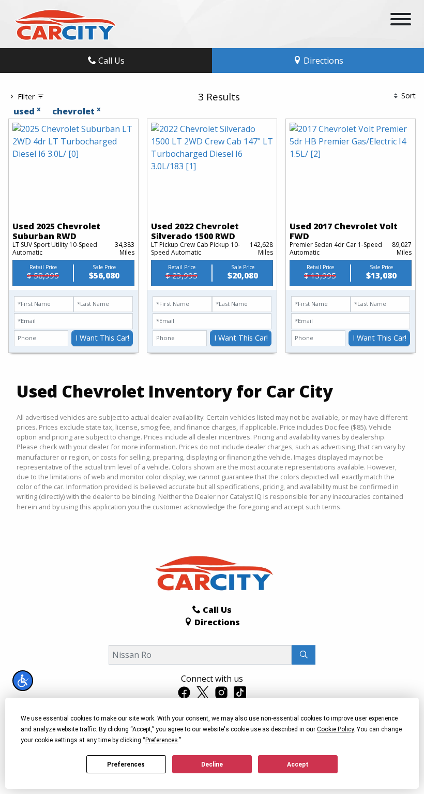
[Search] (303, 655)
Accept (298, 764)
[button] (22, 680)
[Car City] (63, 23)
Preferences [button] (161, 740)
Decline (212, 764)
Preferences (126, 764)
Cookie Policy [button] (335, 729)
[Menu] (401, 20)
